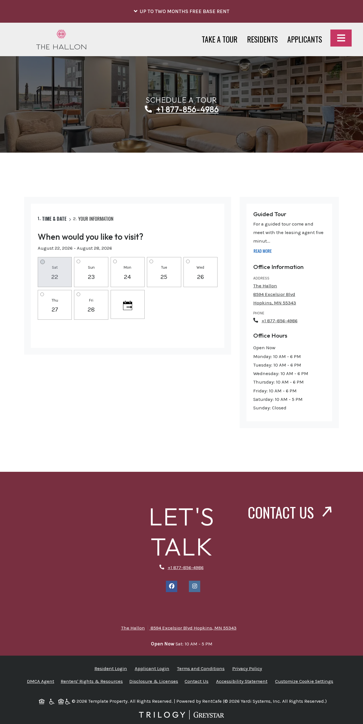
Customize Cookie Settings (304, 681)
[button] (181, 11)
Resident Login (111, 668)
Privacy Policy (248, 668)
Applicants (307, 39)
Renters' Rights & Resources (93, 681)
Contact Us (282, 512)
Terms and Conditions (202, 668)
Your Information (95, 218)
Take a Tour (219, 39)
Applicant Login (153, 668)
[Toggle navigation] (341, 38)
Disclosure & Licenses (154, 681)
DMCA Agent (41, 681)
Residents (264, 39)
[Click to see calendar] (127, 304)
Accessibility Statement (243, 681)
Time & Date (54, 218)
